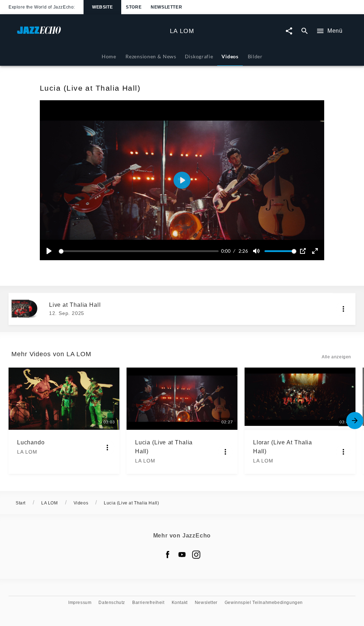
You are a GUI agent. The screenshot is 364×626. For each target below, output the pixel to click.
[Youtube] (182, 554)
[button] (182, 180)
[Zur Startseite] (90, 34)
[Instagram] (196, 554)
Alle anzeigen (336, 356)
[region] (182, 180)
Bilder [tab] (255, 56)
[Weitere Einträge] (354, 420)
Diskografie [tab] (199, 56)
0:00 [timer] (226, 251)
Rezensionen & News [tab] (150, 56)
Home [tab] (109, 56)
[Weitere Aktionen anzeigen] (343, 309)
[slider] (140, 251)
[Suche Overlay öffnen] (305, 31)
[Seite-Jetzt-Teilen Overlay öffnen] (289, 31)
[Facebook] (168, 554)
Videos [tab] (229, 56)
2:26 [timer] (243, 251)
